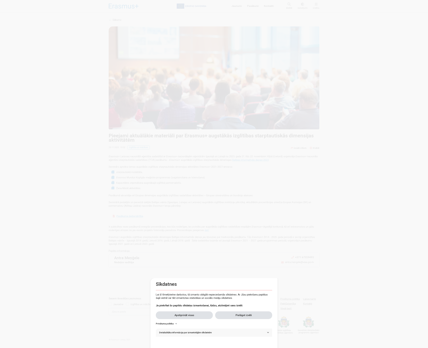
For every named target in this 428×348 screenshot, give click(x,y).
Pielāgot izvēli (244, 315)
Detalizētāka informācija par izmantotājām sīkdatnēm (185, 332)
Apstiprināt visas (184, 315)
